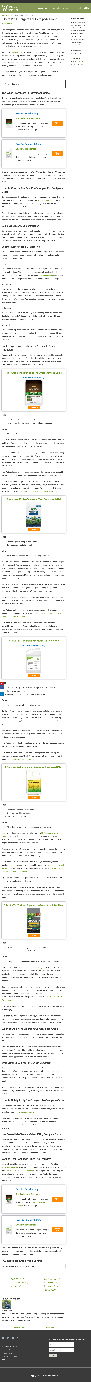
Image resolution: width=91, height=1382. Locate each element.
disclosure (80, 61)
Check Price (57, 123)
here (11, 182)
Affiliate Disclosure (9, 1346)
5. (34, 905)
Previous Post (18, 1328)
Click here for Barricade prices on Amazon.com (38, 491)
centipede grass (17, 52)
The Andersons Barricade (28, 118)
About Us (5, 1343)
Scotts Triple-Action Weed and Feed (20, 1171)
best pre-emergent (45, 200)
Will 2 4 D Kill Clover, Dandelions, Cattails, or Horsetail (19, 1282)
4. (34, 767)
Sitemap (5, 1359)
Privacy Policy (7, 1353)
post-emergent (38, 967)
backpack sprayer (28, 1112)
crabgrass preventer (46, 275)
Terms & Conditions (9, 1356)
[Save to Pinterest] (2, 683)
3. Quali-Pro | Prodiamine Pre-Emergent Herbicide (34, 640)
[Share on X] (2, 690)
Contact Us (6, 1350)
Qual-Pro (5, 1177)
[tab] (34, 1266)
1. (33, 372)
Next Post (51, 1328)
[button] (88, 1)
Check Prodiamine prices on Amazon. (21, 759)
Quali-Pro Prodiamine (26, 149)
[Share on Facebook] (2, 687)
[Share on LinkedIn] (2, 694)
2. (33, 499)
